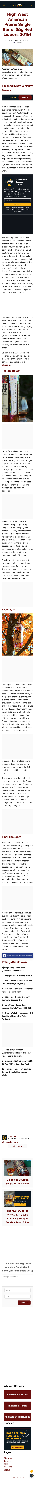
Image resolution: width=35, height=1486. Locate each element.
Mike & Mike (13, 1136)
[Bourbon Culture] (17, 4)
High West (17, 1146)
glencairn (6, 365)
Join (6, 1464)
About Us (8, 1458)
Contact (7, 1461)
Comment (24, 1303)
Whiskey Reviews (10, 1142)
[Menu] (4, 4)
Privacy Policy (17, 1477)
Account (8, 1467)
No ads (25, 97)
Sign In (7, 1470)
